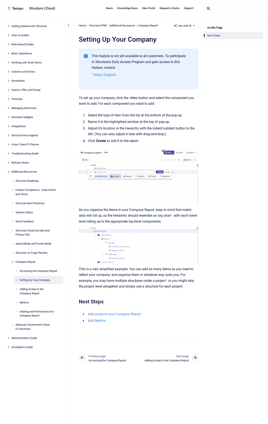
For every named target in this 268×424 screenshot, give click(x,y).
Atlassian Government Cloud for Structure (32, 326)
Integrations (18, 126)
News (109, 8)
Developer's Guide (22, 346)
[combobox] (233, 8)
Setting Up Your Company (35, 280)
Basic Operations (21, 53)
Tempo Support (104, 75)
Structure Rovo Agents (24, 135)
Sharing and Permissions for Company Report (37, 313)
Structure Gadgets (22, 117)
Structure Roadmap (27, 180)
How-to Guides (20, 35)
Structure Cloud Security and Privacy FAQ (32, 232)
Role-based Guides (22, 44)
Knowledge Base (127, 8)
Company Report (25, 261)
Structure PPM (98, 25)
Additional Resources (24, 171)
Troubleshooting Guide (25, 153)
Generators (18, 80)
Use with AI (185, 25)
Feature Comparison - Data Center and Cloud (35, 192)
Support (188, 8)
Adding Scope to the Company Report (32, 291)
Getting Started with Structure (29, 26)
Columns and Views (23, 71)
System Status (24, 212)
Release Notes (20, 162)
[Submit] (208, 8)
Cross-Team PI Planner (25, 144)
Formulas (17, 98)
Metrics (24, 302)
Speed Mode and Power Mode (33, 243)
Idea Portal (148, 8)
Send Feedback (24, 221)
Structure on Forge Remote (31, 252)
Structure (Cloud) (42, 8)
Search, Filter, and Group (25, 89)
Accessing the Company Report (38, 271)
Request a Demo (169, 8)
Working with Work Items (26, 62)
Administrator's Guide (24, 337)
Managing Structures (23, 108)
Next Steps (213, 35)
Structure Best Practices (30, 203)
